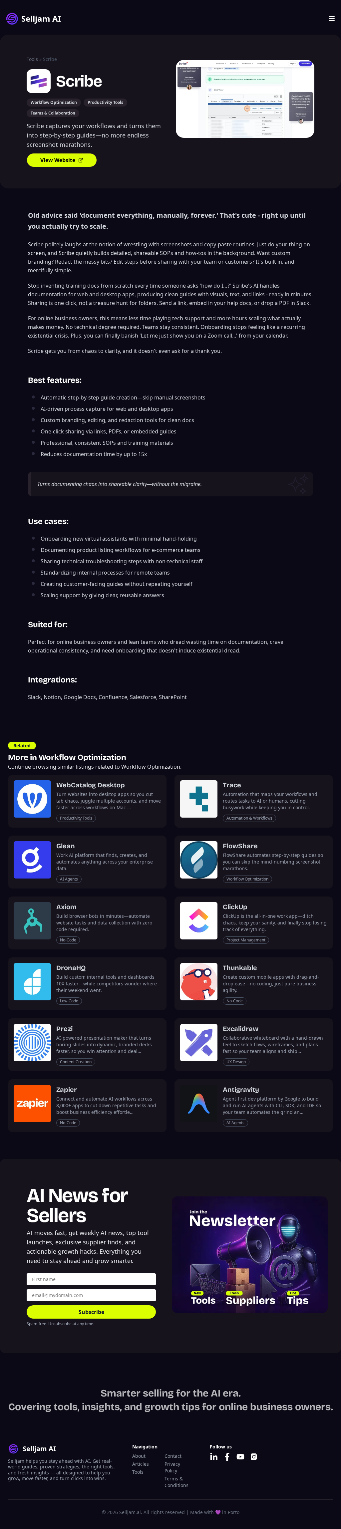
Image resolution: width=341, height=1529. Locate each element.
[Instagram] (254, 1457)
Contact (173, 1456)
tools (32, 59)
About (139, 1456)
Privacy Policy (172, 1467)
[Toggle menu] (332, 19)
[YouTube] (240, 1457)
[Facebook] (227, 1457)
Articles (140, 1464)
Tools (138, 1472)
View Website (57, 160)
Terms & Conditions (176, 1481)
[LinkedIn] (214, 1457)
